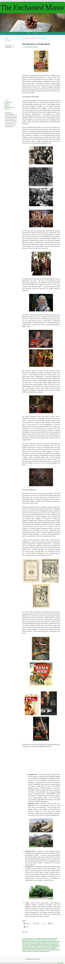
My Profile (35, 33)
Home (29, 33)
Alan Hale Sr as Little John (40, 940)
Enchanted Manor (42, 942)
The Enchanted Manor (32, 7)
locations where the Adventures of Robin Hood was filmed (35, 944)
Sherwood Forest (29, 947)
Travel (6, 109)
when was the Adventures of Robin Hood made (38, 951)
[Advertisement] (41, 760)
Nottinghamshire (37, 945)
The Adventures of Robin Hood (36, 44)
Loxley (50, 944)
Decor (6, 105)
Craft (6, 104)
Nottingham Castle (29, 945)
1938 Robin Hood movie (42, 938)
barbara (36, 47)
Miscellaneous (29, 938)
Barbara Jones (50, 940)
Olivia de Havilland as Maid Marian (49, 945)
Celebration (8, 102)
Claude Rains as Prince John (31, 942)
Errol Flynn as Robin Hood (53, 942)
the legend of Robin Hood (36, 948)
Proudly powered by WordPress (32, 959)
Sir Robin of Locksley (38, 947)
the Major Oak (45, 948)
